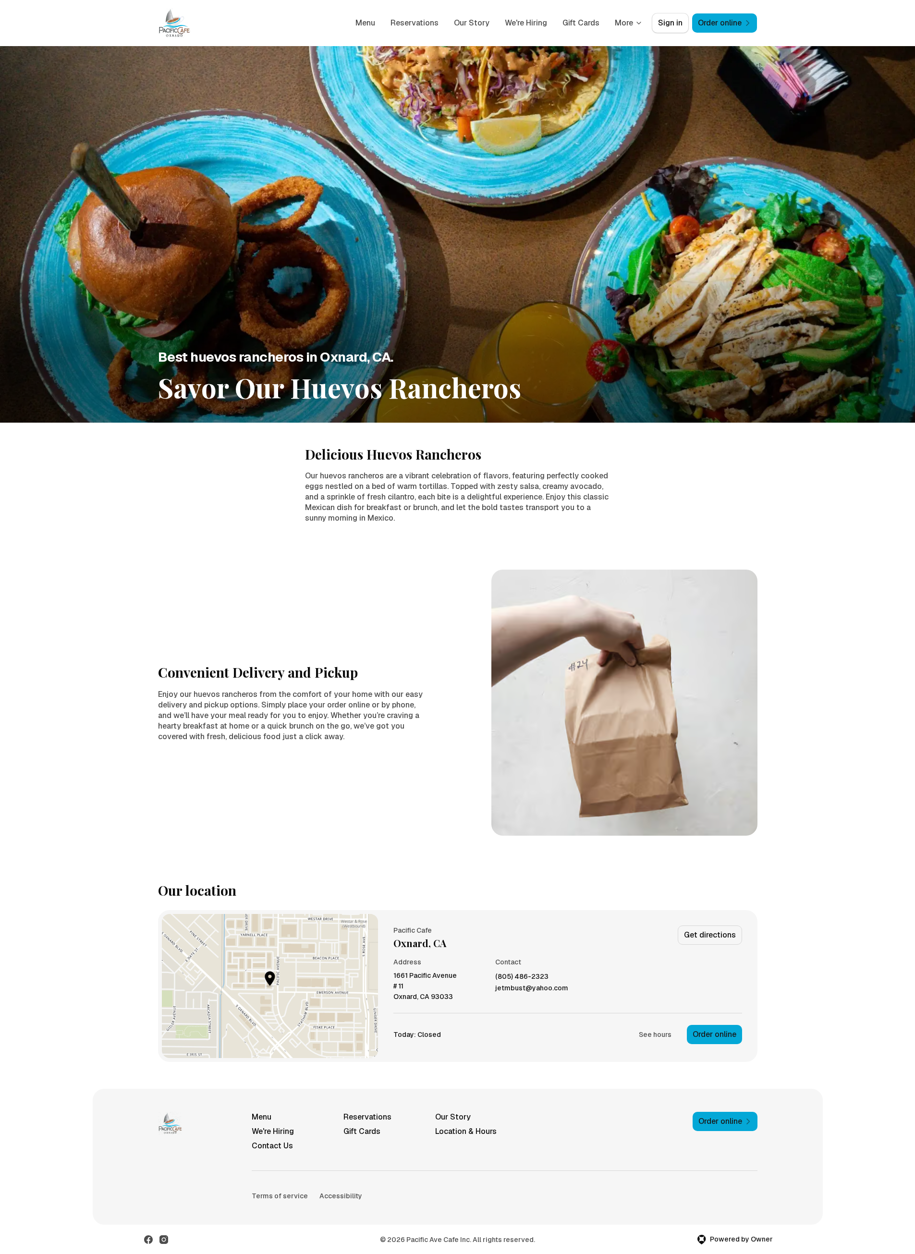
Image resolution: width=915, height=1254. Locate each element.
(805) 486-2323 (522, 976)
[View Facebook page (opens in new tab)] (148, 1239)
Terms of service (280, 1196)
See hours (655, 1034)
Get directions (710, 935)
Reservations (414, 23)
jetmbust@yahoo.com (531, 988)
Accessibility (340, 1196)
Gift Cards (580, 23)
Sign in (670, 23)
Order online (714, 1034)
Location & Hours (466, 1131)
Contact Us (272, 1146)
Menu (365, 23)
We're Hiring (526, 23)
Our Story (471, 23)
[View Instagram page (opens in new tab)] (164, 1239)
